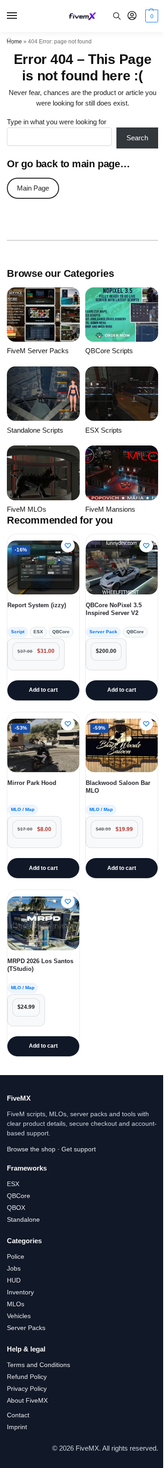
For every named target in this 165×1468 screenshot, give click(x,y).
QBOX (16, 1207)
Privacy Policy (27, 1388)
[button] (150, 16)
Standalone (23, 1219)
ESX (13, 1183)
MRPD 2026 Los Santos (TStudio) (40, 965)
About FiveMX (27, 1400)
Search (137, 138)
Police (15, 1256)
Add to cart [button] (43, 690)
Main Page (33, 188)
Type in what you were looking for (56, 122)
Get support (78, 1149)
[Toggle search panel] (116, 16)
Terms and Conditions (38, 1364)
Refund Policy (27, 1376)
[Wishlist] (68, 545)
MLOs (15, 1304)
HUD (14, 1280)
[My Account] (132, 16)
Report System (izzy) (36, 605)
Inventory (20, 1292)
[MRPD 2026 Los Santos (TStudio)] (43, 923)
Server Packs (26, 1327)
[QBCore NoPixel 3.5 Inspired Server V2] (122, 567)
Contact (18, 1415)
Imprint (17, 1427)
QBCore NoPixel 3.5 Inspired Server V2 (114, 609)
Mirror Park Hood (31, 782)
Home (14, 41)
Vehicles (19, 1316)
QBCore (18, 1195)
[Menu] (20, 16)
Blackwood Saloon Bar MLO (118, 786)
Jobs (14, 1268)
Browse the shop (31, 1149)
